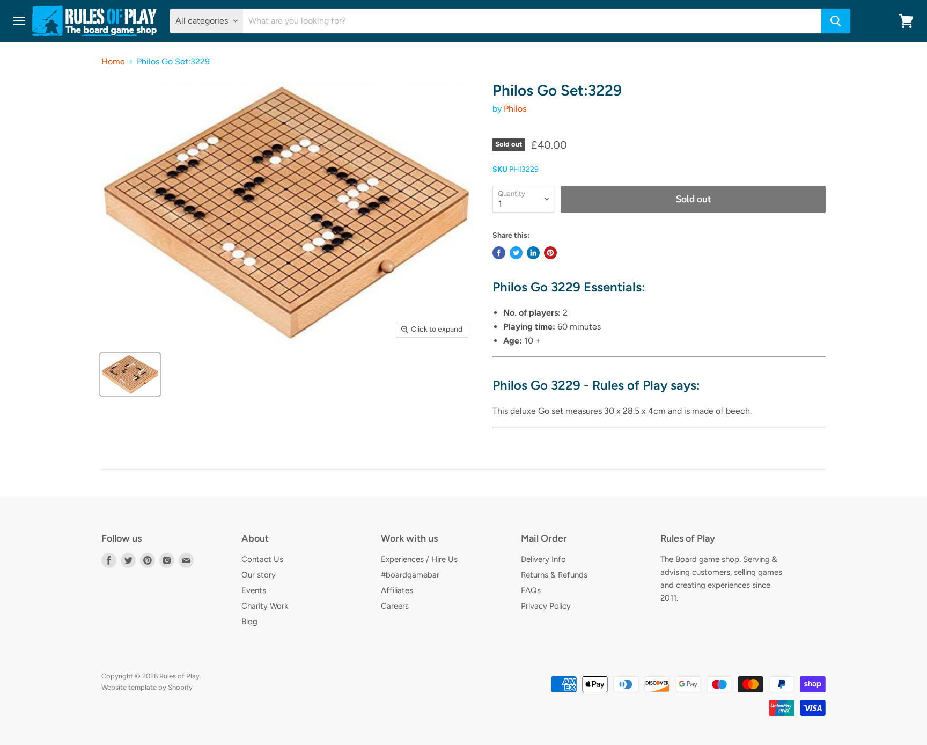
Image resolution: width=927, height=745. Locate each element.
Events (253, 590)
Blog (249, 621)
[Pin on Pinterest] (550, 252)
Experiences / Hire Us (419, 559)
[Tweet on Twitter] (516, 252)
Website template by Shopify (147, 687)
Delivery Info (543, 559)
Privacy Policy (546, 606)
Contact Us (262, 559)
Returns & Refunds (554, 575)
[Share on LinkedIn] (533, 252)
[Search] (835, 21)
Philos (515, 109)
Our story (258, 575)
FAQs (531, 590)
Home (113, 62)
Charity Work (264, 606)
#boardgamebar (410, 575)
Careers (395, 606)
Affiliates (397, 590)
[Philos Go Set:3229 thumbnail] (130, 374)
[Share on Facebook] (498, 252)
